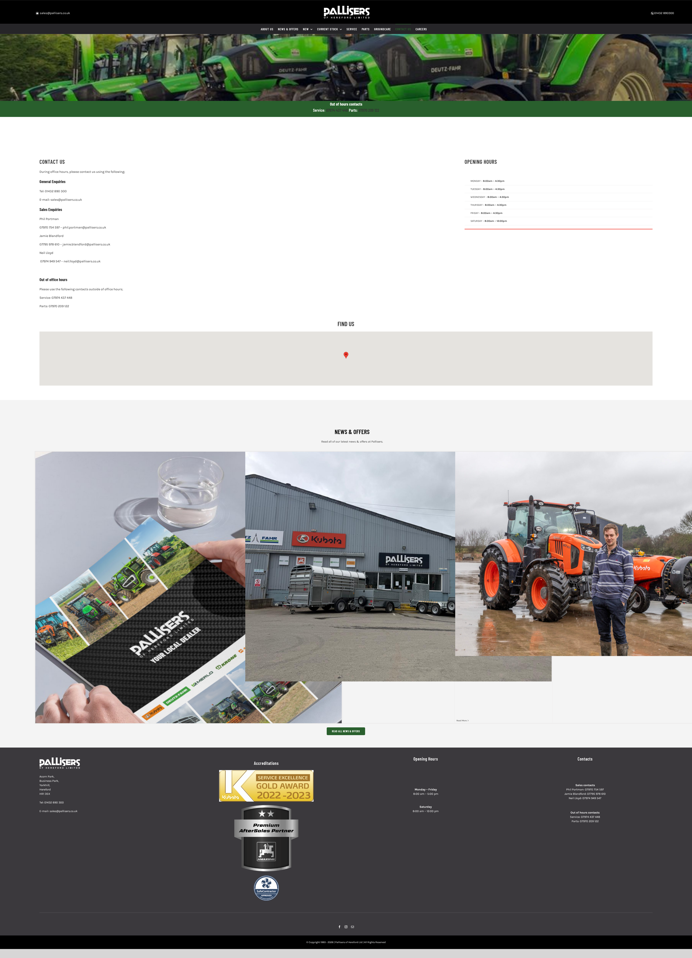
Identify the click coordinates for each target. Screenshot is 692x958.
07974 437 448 (337, 110)
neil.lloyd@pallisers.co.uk (82, 261)
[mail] (352, 926)
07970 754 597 (49, 227)
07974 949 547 (50, 261)
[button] (346, 355)
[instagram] (346, 926)
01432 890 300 (56, 191)
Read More (461, 720)
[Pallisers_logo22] (60, 759)
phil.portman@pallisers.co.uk (84, 227)
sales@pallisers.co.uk (54, 13)
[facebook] (339, 926)
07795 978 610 (49, 244)
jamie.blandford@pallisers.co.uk (86, 244)
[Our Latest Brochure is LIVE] (188, 643)
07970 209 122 (369, 110)
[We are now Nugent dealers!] (398, 566)
